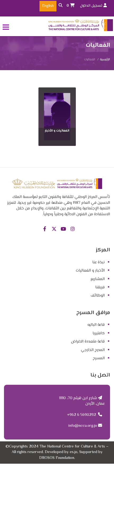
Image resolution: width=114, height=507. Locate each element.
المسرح (99, 358)
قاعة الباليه (96, 325)
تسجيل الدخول (91, 6)
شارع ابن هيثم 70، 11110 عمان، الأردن (82, 401)
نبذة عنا (98, 262)
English (48, 6)
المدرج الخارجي (93, 350)
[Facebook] (44, 229)
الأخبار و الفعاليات (90, 271)
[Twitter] (54, 229)
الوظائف (98, 296)
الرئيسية (105, 59)
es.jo (73, 452)
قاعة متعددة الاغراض (88, 342)
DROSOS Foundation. (57, 458)
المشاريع (98, 279)
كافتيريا (99, 333)
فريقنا (100, 287)
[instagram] (72, 229)
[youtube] (63, 229)
